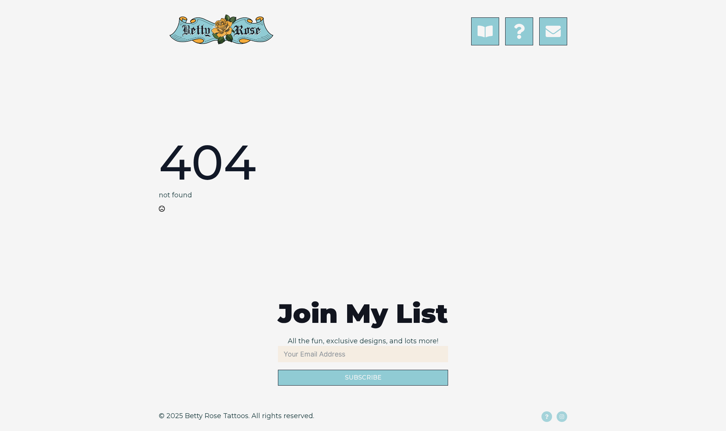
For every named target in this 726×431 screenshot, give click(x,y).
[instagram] (562, 416)
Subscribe (363, 377)
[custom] (546, 416)
